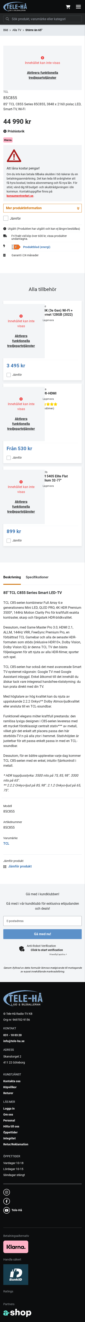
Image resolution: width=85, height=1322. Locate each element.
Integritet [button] (9, 1138)
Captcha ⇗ (58, 954)
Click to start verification (47, 950)
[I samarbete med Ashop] (17, 1313)
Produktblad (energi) (36, 247)
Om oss (8, 1114)
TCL (6, 843)
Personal (9, 1120)
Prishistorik (16, 131)
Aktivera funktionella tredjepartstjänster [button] (21, 341)
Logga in (9, 1108)
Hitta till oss (11, 1126)
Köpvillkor (10, 1087)
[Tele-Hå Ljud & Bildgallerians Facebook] (41, 1201)
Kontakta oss (11, 1081)
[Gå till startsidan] (15, 7)
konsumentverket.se (20, 195)
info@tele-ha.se (14, 1041)
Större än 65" (33, 30)
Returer (8, 1093)
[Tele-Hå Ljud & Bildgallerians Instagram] (41, 1192)
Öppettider (10, 1132)
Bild (5, 30)
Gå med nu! (42, 934)
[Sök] (7, 19)
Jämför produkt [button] (19, 866)
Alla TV (16, 30)
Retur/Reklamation (15, 1144)
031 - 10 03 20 (12, 1035)
